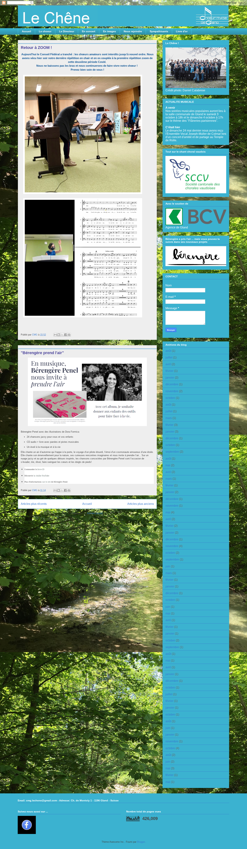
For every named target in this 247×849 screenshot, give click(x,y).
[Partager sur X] (62, 335)
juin (167, 566)
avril (168, 364)
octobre (170, 397)
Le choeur (45, 31)
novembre (171, 391)
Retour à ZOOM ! (36, 47)
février (169, 370)
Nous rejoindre (133, 31)
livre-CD (40, 469)
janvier (169, 377)
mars (168, 418)
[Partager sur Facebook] (65, 335)
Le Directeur (66, 31)
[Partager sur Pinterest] (69, 335)
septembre (172, 451)
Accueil (26, 31)
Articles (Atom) (95, 513)
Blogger (141, 841)
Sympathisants (159, 31)
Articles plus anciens (140, 503)
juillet (168, 357)
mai (167, 465)
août (168, 350)
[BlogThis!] (59, 335)
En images (109, 31)
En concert (88, 31)
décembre (171, 384)
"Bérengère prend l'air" (42, 353)
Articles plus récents (34, 503)
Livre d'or (182, 31)
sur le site (46, 482)
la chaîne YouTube (41, 475)
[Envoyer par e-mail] (55, 335)
